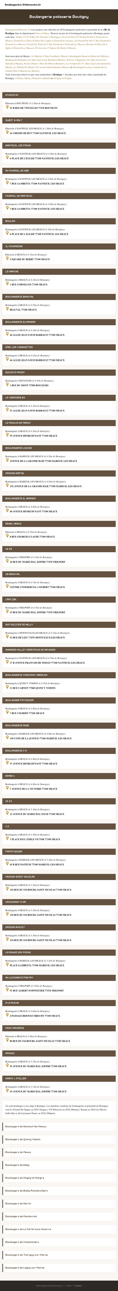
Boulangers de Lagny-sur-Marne (24, 1268)
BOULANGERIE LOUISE (18, 448)
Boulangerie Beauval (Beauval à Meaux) (89, 56)
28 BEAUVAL (12, 574)
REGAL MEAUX (13, 524)
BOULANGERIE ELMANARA (20, 322)
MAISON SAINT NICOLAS (20, 877)
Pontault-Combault (41, 78)
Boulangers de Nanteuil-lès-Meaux (25, 1126)
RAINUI (10, 1053)
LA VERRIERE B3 (15, 398)
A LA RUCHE (12, 1003)
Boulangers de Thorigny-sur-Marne (26, 1255)
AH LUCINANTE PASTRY (19, 978)
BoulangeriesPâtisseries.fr (23, 4)
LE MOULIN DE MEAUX (18, 423)
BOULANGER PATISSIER (19, 700)
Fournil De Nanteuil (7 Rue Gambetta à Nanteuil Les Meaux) (56, 44)
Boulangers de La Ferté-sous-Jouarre (28, 1229)
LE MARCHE (11, 272)
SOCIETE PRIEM (15, 372)
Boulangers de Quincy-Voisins (22, 1139)
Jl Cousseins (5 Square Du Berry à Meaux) (55, 47)
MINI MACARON (14, 1028)
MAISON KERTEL (14, 473)
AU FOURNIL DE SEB (17, 171)
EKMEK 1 (10, 776)
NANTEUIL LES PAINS (18, 145)
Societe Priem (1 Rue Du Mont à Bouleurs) (44, 63)
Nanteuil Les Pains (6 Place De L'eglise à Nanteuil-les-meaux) (43, 40)
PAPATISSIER (13, 852)
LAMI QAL (11, 599)
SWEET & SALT (13, 120)
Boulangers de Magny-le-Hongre (24, 1178)
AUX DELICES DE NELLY (19, 625)
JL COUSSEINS (14, 246)
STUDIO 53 (11, 95)
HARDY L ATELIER (15, 1078)
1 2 (7, 826)
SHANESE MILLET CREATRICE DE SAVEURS (30, 650)
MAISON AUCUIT (15, 927)
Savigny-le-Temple (62, 78)
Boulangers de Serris (18, 1204)
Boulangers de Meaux (18, 1152)
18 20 (8, 549)
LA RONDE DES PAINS (18, 952)
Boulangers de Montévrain (21, 1216)
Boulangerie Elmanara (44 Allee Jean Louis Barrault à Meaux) (35, 59)
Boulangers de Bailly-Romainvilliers (26, 1191)
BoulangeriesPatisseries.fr (17, 29)
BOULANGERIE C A (16, 751)
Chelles (19, 78)
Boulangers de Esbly (17, 1165)
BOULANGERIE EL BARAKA (20, 498)
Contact (78, 1286)
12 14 (8, 801)
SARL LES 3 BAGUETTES (19, 347)
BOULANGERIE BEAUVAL (19, 297)
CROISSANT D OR (15, 902)
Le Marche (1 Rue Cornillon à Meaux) (50, 56)
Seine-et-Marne (42, 33)
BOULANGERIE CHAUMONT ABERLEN (26, 675)
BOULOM (10, 221)
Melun (27, 78)
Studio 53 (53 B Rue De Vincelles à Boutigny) (38, 36)
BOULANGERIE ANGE (17, 725)
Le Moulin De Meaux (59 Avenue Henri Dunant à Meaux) (42, 67)
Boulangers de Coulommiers (22, 1242)
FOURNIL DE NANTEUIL (19, 196)
